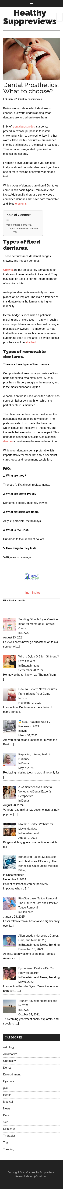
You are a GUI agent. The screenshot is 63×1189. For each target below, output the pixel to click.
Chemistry (9, 1060)
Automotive (10, 1054)
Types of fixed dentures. (18, 224)
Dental (7, 1067)
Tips (5, 1142)
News (6, 1108)
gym (5, 1088)
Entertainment (11, 1074)
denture (8, 441)
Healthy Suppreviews (30, 17)
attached (30, 342)
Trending (8, 1149)
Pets (6, 1115)
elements (21, 203)
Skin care (9, 1128)
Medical (8, 1101)
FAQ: (15, 232)
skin (5, 1122)
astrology (9, 1047)
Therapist (9, 1135)
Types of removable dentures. (24, 228)
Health (21, 600)
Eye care (8, 1081)
